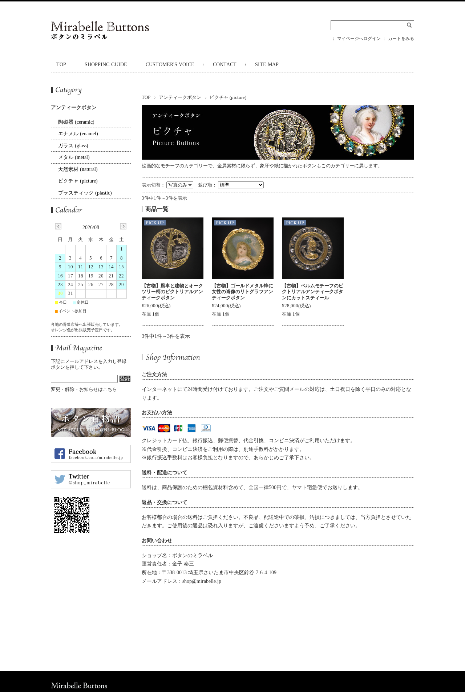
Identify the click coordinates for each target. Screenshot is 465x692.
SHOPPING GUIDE (106, 64)
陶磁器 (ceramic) (76, 122)
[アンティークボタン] (172, 248)
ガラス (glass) (73, 145)
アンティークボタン (180, 97)
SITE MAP (267, 64)
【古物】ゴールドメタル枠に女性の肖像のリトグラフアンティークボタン (242, 291)
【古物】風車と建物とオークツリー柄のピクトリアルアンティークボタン (172, 291)
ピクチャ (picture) (78, 181)
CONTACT (224, 64)
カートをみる (401, 38)
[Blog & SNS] (91, 435)
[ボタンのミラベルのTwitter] (91, 486)
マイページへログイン (359, 38)
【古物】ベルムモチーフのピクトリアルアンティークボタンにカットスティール (312, 291)
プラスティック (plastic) (85, 193)
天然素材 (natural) (78, 169)
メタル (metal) (74, 157)
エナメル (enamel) (78, 133)
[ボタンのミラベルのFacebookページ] (91, 460)
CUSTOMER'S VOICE (170, 64)
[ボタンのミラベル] (100, 41)
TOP (61, 64)
